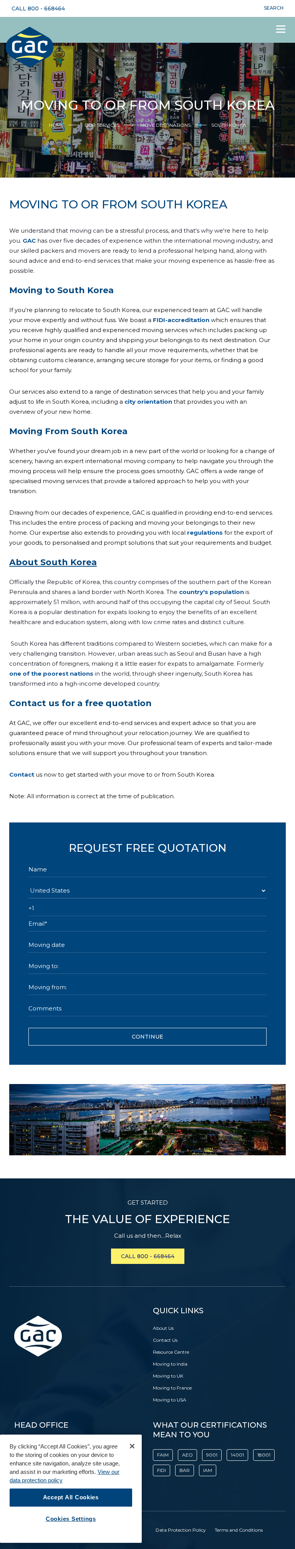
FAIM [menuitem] (163, 1455)
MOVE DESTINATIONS (165, 125)
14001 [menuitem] (237, 1455)
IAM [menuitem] (207, 1470)
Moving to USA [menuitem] (169, 1400)
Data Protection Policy (181, 1530)
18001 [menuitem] (263, 1455)
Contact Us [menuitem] (165, 1340)
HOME (56, 125)
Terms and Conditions (239, 1530)
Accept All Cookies (71, 1497)
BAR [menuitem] (184, 1470)
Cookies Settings (71, 1519)
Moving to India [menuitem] (170, 1364)
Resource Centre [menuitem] (171, 1352)
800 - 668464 (46, 8)
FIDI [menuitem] (161, 1470)
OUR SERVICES (102, 125)
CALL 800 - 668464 (147, 1256)
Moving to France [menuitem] (172, 1388)
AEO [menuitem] (187, 1455)
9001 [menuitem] (211, 1455)
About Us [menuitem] (163, 1328)
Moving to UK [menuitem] (168, 1376)
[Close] (132, 1446)
